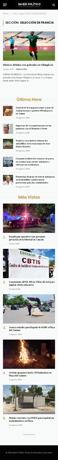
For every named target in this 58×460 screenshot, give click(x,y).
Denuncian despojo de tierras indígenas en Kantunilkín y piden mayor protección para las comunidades (35, 179)
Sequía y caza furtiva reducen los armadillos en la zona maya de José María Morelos (33, 143)
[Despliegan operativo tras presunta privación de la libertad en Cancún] (29, 218)
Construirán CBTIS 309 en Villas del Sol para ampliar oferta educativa (31, 283)
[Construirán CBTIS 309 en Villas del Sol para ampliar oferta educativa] (29, 263)
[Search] (53, 4)
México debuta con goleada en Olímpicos (28, 65)
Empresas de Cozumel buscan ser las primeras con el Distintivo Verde (33, 127)
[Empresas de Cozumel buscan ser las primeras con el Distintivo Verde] (8, 129)
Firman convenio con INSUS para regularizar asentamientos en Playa (31, 419)
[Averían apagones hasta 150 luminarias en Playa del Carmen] (29, 354)
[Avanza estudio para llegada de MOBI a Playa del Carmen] (29, 309)
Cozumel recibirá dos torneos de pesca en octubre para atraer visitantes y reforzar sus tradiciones (35, 161)
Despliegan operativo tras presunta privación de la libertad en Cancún (27, 238)
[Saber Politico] (29, 5)
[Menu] (5, 4)
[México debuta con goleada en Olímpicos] (29, 46)
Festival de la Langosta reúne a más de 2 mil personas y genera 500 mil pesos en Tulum (35, 110)
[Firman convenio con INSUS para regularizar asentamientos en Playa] (29, 399)
